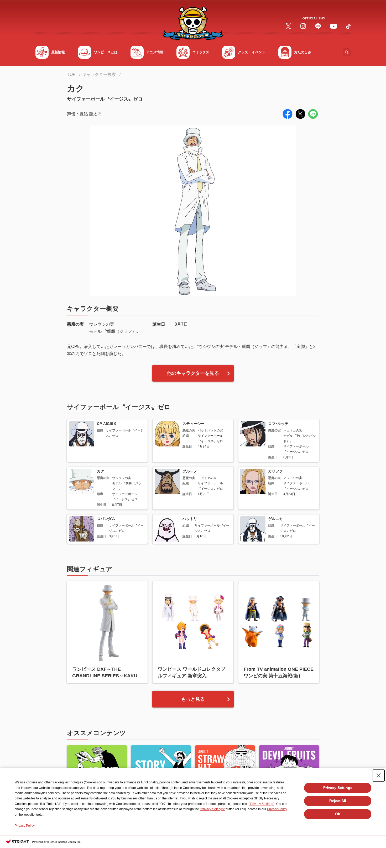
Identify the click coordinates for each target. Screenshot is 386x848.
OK (338, 814)
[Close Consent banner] (378, 775)
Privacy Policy (277, 809)
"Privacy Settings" (261, 804)
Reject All (337, 801)
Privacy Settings (337, 787)
